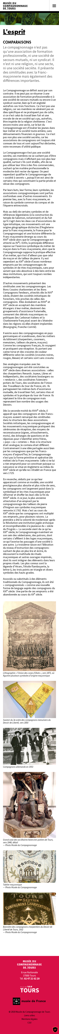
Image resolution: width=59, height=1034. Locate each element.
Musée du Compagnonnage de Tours (15, 6)
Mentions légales (29, 1019)
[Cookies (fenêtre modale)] (55, 1029)
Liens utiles (29, 1015)
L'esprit (14, 32)
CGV (29, 1022)
